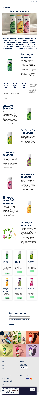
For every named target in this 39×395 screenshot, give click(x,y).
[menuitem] (1, 4)
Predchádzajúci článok (16, 303)
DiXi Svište (3, 370)
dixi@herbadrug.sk (23, 364)
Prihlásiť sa (12, 323)
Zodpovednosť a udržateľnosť (7, 381)
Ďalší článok (25, 303)
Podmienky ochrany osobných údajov (8, 380)
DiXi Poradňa (4, 365)
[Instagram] (24, 368)
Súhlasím (33, 389)
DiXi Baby (3, 368)
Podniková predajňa (5, 386)
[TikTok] (26, 368)
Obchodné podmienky (6, 378)
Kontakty (3, 384)
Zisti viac (7, 273)
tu (25, 390)
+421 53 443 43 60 (23, 365)
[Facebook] (21, 368)
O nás (3, 383)
